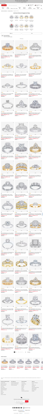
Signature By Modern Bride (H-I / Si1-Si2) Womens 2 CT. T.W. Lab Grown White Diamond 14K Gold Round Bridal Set (34, 113)
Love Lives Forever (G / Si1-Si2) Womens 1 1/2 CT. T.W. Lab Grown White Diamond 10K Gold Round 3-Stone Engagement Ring (35, 195)
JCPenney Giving (34, 388)
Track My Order (3, 382)
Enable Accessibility (3, 3)
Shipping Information (4, 388)
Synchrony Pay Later (4, 389)
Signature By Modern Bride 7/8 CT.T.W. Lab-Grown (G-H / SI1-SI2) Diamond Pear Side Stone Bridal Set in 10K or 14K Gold (35, 290)
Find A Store (23, 382)
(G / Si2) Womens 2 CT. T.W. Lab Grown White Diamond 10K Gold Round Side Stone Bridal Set (7, 271)
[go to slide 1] (7, 110)
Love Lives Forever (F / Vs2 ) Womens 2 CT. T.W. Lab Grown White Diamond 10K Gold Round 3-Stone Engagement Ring (35, 176)
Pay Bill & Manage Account (15, 382)
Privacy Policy (15, 410)
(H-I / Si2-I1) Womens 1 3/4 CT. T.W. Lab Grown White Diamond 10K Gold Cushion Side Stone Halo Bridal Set (7, 195)
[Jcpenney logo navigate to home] (4, 5)
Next (28, 352)
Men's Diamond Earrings (23, 377)
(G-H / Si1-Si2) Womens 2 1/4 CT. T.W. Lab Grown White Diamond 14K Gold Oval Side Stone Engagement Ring (35, 309)
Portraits (23, 387)
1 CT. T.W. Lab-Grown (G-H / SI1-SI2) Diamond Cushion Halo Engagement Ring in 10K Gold (21, 233)
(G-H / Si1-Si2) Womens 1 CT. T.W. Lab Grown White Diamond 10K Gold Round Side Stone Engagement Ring (21, 94)
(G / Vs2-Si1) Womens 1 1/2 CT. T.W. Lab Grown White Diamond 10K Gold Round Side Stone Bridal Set (7, 290)
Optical (23, 388)
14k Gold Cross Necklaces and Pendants (15, 377)
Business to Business (35, 382)
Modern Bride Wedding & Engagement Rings (31, 377)
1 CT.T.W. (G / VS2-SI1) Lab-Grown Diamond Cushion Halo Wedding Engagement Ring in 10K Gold (35, 55)
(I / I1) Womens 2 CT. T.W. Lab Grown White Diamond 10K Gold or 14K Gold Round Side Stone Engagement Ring (35, 214)
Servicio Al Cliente (3, 394)
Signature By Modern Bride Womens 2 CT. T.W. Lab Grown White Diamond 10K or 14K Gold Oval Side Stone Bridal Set (7, 137)
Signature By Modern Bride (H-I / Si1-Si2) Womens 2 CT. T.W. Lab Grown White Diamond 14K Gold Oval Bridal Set (34, 137)
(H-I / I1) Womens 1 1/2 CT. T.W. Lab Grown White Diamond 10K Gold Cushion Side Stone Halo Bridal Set (7, 156)
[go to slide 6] (23, 2)
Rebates (2, 393)
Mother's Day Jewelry (7, 377)
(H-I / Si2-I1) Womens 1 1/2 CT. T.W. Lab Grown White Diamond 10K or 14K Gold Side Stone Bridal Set (35, 94)
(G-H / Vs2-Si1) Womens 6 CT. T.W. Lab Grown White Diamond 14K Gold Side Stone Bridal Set (21, 348)
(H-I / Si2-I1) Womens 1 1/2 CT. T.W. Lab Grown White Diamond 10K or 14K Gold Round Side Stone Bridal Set (6, 55)
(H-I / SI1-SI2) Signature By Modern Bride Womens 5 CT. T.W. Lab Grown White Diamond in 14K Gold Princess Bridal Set (20, 137)
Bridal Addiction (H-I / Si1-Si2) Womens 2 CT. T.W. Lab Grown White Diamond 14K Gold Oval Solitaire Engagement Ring (7, 348)
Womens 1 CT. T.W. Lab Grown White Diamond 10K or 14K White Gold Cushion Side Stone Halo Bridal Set (21, 195)
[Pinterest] (18, 408)
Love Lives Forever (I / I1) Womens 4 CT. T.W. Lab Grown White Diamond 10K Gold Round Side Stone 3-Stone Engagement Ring (21, 176)
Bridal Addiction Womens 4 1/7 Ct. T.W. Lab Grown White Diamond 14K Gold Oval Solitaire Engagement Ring (21, 328)
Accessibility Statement (21, 411)
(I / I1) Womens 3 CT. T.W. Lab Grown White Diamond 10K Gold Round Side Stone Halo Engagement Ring (7, 309)
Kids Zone (23, 389)
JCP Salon (23, 386)
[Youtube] (20, 408)
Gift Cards (2, 392)
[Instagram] (15, 408)
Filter (11, 33)
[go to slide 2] (20, 2)
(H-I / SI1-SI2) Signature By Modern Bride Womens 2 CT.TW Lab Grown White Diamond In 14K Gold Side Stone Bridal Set (21, 156)
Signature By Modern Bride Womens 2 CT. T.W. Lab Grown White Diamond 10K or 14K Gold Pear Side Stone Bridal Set (21, 113)
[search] (27, 5)
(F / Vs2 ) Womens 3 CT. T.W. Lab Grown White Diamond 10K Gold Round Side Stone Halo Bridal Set (21, 214)
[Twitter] (13, 408)
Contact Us (2, 386)
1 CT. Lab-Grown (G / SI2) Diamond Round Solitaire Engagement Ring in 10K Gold (7, 113)
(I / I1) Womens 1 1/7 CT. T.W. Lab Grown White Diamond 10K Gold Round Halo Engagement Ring (20, 75)
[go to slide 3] (21, 2)
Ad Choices (20, 413)
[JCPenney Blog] (21, 408)
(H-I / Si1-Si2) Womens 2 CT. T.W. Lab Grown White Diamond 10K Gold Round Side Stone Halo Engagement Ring (7, 233)
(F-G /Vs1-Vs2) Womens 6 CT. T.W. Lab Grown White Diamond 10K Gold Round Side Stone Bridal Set (35, 328)
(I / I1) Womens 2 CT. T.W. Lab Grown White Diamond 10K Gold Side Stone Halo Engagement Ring (35, 253)
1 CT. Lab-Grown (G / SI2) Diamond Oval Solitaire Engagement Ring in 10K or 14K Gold (21, 309)
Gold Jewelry (38, 377)
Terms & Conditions (16, 413)
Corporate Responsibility (35, 387)
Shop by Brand (34, 389)
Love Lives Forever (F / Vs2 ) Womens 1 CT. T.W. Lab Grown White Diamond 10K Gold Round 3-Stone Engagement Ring (7, 75)
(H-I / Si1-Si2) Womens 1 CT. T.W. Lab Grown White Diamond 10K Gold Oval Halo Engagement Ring (21, 54)
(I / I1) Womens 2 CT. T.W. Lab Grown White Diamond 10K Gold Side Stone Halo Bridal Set (21, 290)
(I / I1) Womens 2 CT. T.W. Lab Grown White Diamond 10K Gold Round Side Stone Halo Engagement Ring (35, 233)
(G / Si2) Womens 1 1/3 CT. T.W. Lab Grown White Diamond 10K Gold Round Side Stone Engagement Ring (21, 271)
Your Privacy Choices (20, 410)
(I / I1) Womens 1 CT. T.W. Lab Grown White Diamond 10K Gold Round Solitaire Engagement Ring (7, 94)
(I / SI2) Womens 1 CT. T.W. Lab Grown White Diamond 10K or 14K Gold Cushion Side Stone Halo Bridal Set (7, 176)
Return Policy (3, 387)
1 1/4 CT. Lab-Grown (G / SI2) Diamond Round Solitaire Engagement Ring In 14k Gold (7, 252)
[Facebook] (16, 408)
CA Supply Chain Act (27, 410)
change (11, 36)
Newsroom (33, 386)
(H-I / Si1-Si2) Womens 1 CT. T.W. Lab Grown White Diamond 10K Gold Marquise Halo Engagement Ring (35, 74)
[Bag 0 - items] (41, 5)
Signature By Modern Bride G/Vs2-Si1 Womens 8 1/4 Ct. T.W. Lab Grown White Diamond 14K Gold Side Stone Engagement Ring (35, 348)
